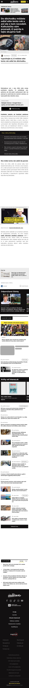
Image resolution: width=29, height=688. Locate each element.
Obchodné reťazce (25, 461)
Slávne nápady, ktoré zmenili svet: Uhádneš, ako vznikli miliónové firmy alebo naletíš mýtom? (14, 340)
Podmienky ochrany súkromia (14, 658)
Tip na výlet (25, 495)
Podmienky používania (13, 655)
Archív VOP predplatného (14, 667)
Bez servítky (24, 359)
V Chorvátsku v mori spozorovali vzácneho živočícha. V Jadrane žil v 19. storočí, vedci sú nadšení (14, 571)
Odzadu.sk (20, 643)
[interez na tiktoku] (14, 600)
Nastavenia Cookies (14, 624)
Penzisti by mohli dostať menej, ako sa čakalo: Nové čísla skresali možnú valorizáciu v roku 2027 (16, 137)
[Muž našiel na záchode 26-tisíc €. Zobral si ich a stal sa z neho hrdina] (6, 518)
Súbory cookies (14, 621)
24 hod (21, 561)
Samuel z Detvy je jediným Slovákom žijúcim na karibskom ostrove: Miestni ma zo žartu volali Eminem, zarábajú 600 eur (13, 309)
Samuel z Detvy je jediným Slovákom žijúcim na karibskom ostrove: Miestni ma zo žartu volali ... (15, 10)
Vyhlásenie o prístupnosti (15, 675)
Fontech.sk (6, 649)
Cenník (14, 615)
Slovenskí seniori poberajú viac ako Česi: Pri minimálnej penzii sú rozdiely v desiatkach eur (15, 142)
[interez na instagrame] (18, 600)
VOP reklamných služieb (14, 661)
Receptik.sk (6, 643)
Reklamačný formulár (14, 673)
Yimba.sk (5, 646)
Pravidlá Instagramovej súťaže (14, 669)
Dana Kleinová (7, 55)
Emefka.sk (20, 646)
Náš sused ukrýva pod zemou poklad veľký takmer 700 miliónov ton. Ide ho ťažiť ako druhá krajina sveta (15, 584)
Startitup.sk (20, 640)
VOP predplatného (13, 664)
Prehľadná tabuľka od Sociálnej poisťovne (14, 114)
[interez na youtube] (22, 600)
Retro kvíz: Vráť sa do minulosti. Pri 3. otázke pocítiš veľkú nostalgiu (14, 565)
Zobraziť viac (14, 526)
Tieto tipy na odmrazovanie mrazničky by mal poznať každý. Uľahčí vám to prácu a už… (18, 274)
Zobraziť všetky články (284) (11, 153)
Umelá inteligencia (23, 406)
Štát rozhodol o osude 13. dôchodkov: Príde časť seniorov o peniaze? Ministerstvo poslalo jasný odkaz (15, 148)
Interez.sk (5, 640)
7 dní (26, 561)
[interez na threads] (11, 600)
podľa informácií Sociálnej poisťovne (12, 235)
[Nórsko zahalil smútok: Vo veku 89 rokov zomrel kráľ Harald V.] (6, 489)
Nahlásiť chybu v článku (7, 282)
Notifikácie (14, 627)
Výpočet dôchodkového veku (16, 227)
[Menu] (2, 1)
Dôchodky (14, 55)
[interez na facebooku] (7, 600)
